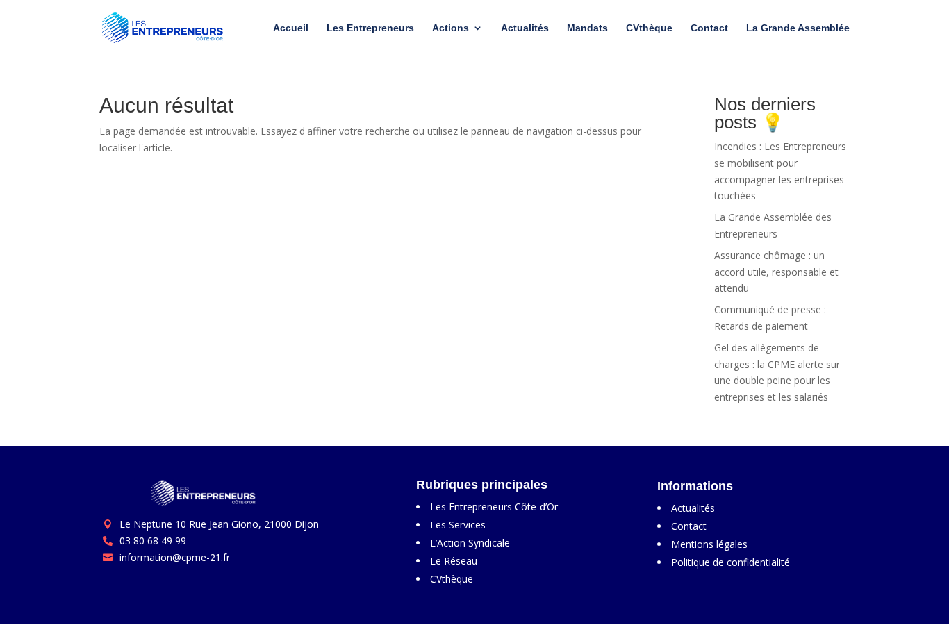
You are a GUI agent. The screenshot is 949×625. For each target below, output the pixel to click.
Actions (450, 28)
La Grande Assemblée (798, 28)
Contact (709, 28)
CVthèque (649, 28)
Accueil (290, 28)
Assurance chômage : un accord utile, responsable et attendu (776, 272)
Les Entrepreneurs (370, 28)
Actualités (525, 28)
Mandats (587, 28)
